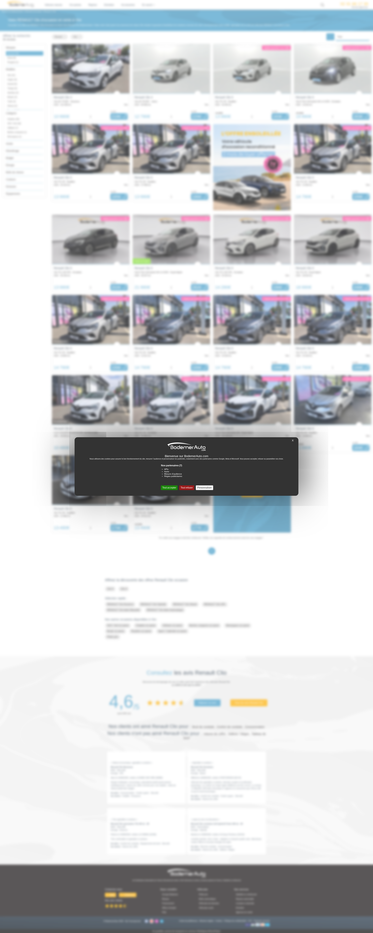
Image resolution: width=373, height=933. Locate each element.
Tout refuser (187, 487)
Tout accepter (169, 487)
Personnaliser (204, 487)
